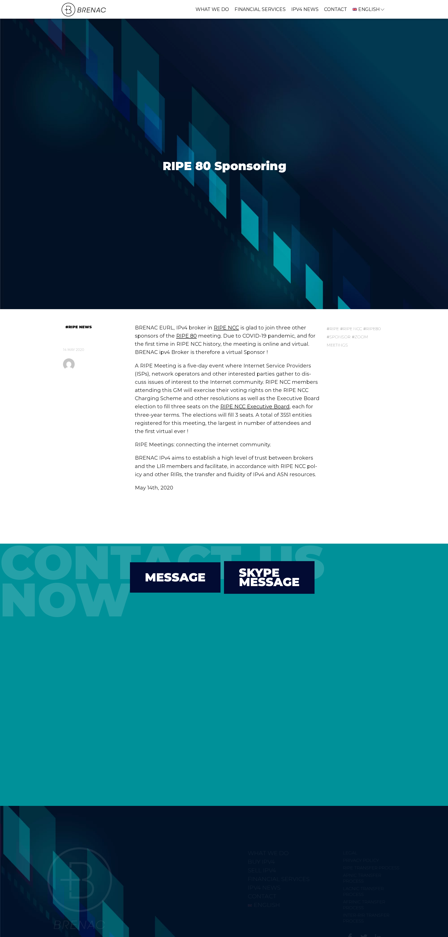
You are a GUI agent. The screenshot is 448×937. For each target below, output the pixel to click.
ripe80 (373, 328)
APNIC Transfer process (341, 878)
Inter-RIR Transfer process (345, 918)
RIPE (334, 328)
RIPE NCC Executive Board (255, 406)
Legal (329, 853)
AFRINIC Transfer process (343, 904)
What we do (212, 9)
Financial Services (260, 9)
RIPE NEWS (80, 327)
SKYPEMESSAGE (269, 577)
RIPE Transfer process (350, 868)
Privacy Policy (340, 860)
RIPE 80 (186, 336)
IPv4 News (304, 9)
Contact (335, 9)
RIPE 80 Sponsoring (225, 166)
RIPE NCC (226, 328)
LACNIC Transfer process (342, 891)
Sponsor (339, 337)
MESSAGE (175, 577)
